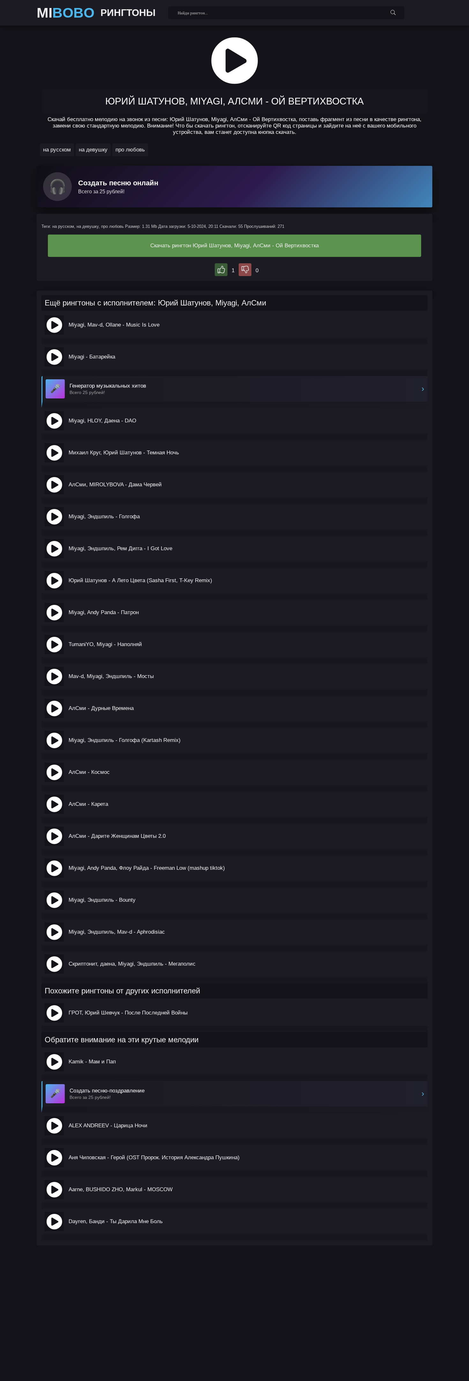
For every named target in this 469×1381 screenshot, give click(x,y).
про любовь (130, 150)
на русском (57, 150)
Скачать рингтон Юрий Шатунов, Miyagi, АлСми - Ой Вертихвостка (234, 246)
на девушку (93, 150)
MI (65, 12)
